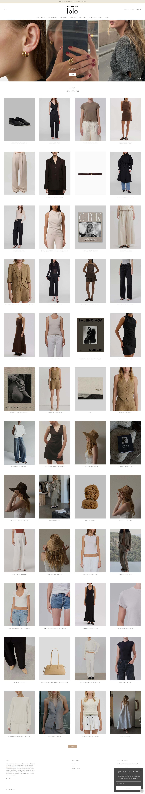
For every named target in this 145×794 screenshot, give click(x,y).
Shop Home (82, 17)
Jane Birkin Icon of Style (126, 466)
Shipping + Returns (76, 768)
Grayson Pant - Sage (55, 520)
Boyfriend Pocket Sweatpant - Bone (90, 682)
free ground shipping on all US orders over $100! (72, 1)
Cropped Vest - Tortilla (125, 412)
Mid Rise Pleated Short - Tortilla (54, 412)
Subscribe (128, 788)
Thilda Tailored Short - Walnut (90, 305)
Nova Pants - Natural (126, 251)
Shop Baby (73, 17)
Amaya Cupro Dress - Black (90, 628)
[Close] (141, 770)
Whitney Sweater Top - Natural (90, 736)
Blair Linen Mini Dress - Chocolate (55, 466)
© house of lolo (10, 789)
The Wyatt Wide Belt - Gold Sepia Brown (90, 197)
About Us (74, 763)
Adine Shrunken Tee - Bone (125, 628)
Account (126, 9)
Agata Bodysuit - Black (125, 682)
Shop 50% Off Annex (95, 17)
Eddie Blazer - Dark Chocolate (55, 197)
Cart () (138, 9)
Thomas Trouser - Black (55, 305)
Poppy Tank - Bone (55, 359)
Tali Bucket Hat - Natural (55, 574)
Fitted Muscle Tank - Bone (90, 574)
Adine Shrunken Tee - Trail (90, 143)
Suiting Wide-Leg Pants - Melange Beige (19, 197)
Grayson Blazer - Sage (125, 574)
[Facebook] (6, 778)
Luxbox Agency (9, 767)
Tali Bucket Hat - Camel (125, 520)
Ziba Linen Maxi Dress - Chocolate (19, 359)
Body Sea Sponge (90, 520)
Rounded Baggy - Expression (19, 466)
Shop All (72, 746)
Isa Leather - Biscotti (19, 682)
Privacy (73, 771)
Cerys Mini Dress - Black (126, 358)
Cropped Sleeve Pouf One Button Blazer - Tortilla (19, 305)
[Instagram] (9, 778)
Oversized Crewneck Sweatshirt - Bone (19, 736)
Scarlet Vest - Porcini (54, 736)
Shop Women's (52, 17)
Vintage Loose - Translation (126, 305)
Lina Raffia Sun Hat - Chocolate (19, 520)
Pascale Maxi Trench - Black (126, 197)
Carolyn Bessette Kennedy (90, 251)
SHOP (8, 74)
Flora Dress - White (125, 736)
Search (132, 9)
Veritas (90, 412)
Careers (73, 766)
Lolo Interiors (15, 767)
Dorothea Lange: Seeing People (19, 412)
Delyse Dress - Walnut (125, 143)
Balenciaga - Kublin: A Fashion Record (90, 358)
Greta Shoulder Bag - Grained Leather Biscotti (54, 682)
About (106, 17)
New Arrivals (41, 17)
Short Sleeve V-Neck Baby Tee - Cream (19, 628)
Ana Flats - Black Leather (19, 143)
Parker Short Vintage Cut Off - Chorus (55, 628)
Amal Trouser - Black (19, 251)
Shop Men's (63, 17)
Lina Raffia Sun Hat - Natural (90, 466)
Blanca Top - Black (54, 143)
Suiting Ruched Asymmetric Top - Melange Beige (54, 251)
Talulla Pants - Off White (19, 574)
